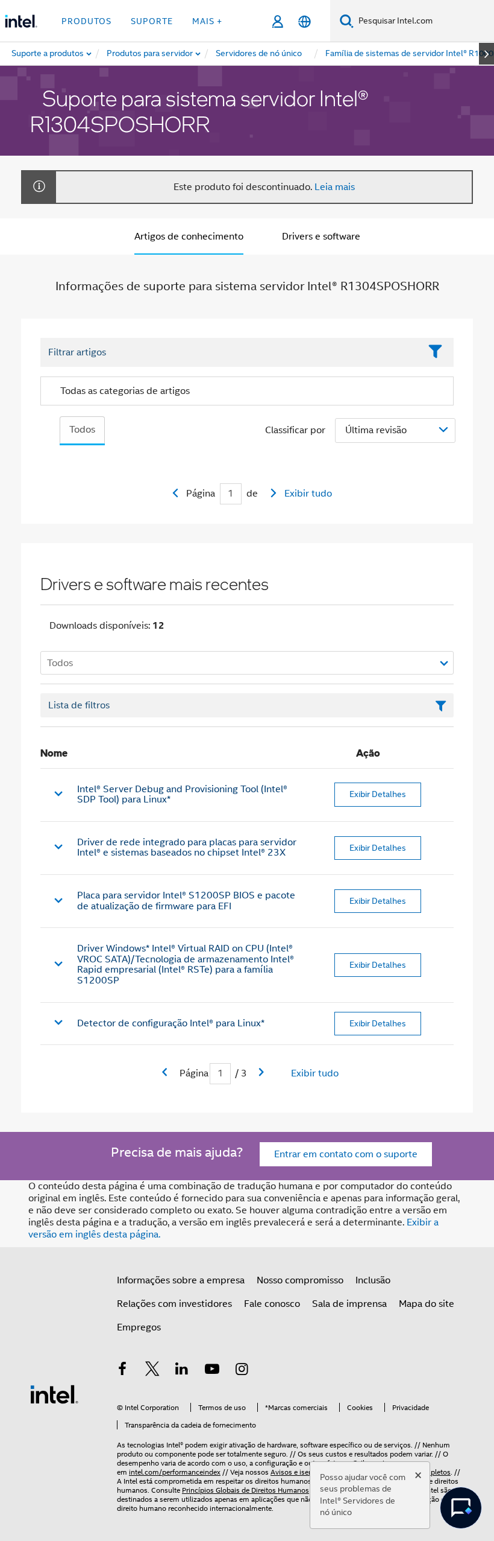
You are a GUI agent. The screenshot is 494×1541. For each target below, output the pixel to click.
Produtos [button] (86, 21)
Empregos (139, 1327)
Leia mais (334, 187)
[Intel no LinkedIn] (182, 1371)
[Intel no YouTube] (212, 1371)
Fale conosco (272, 1304)
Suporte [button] (152, 21)
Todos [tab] (82, 430)
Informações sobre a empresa (181, 1280)
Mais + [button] (207, 21)
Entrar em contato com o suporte (345, 1154)
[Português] (304, 21)
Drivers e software (321, 236)
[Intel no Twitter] (152, 1371)
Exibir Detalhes (377, 794)
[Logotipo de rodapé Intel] (54, 1394)
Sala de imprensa (349, 1304)
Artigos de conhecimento (188, 236)
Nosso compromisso (300, 1280)
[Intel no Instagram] (241, 1371)
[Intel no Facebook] (122, 1371)
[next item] (486, 54)
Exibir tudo (308, 494)
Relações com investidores (174, 1304)
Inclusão (372, 1280)
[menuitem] (150, 54)
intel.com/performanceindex (174, 1471)
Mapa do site (426, 1304)
